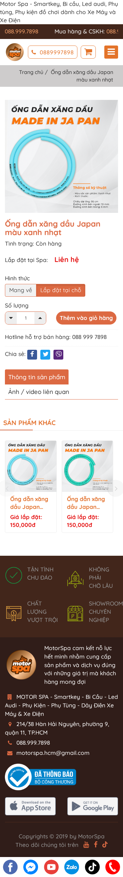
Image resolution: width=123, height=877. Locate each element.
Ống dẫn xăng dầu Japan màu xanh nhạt (30, 503)
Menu (111, 52)
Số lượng (17, 305)
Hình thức (17, 278)
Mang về (20, 290)
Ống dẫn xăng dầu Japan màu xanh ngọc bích (86, 503)
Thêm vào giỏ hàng (86, 317)
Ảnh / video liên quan (38, 392)
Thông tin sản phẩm (36, 377)
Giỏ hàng (88, 52)
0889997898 (57, 52)
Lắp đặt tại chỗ (60, 290)
